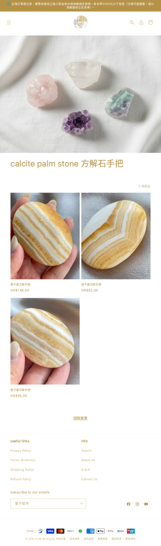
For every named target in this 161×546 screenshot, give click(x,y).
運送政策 (117, 538)
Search (86, 450)
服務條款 (103, 538)
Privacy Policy (20, 450)
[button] (8, 22)
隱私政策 (89, 538)
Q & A (85, 470)
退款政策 (75, 538)
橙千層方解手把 (20, 284)
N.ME (38, 538)
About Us (88, 460)
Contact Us (89, 479)
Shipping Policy (22, 470)
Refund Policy (20, 479)
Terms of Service (23, 460)
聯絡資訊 (130, 538)
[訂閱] (81, 503)
